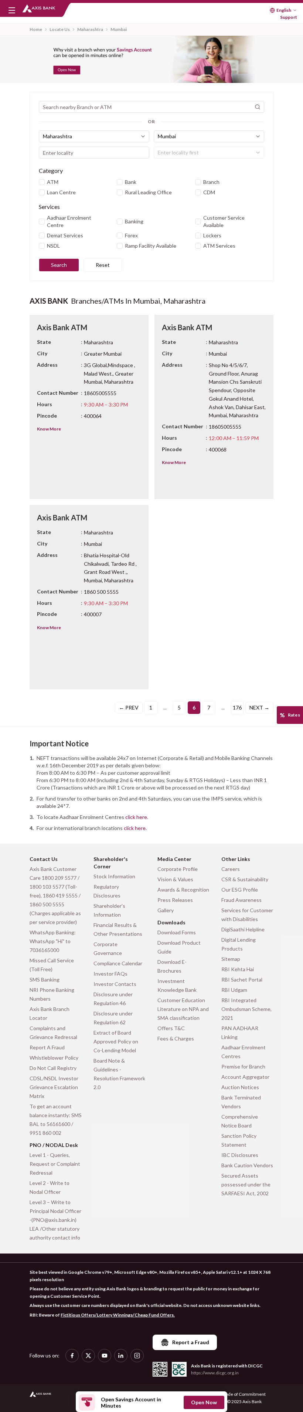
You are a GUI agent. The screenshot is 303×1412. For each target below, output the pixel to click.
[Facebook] (72, 1355)
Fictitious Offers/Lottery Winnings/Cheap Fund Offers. (118, 1315)
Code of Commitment (244, 1394)
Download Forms (176, 932)
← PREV (129, 707)
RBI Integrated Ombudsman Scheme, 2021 (246, 1009)
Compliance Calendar (117, 963)
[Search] (257, 107)
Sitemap (230, 959)
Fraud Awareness (241, 900)
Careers (230, 869)
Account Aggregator (245, 1077)
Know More (49, 429)
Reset (103, 265)
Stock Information (114, 876)
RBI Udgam (234, 990)
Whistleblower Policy (54, 1057)
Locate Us (60, 29)
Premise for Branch (243, 1066)
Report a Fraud (190, 1342)
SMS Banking (44, 979)
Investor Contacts (114, 984)
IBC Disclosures (239, 1155)
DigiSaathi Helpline (243, 929)
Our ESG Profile (239, 889)
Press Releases (175, 900)
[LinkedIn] (120, 1355)
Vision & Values (175, 879)
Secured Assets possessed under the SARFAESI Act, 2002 (245, 1184)
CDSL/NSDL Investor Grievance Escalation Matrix (54, 1087)
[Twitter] (88, 1355)
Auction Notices (240, 1087)
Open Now (204, 1402)
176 (237, 707)
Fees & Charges (175, 1038)
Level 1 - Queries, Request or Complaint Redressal (55, 1164)
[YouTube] (104, 1355)
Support (288, 17)
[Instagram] (137, 1355)
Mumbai (118, 29)
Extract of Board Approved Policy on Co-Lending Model (115, 1041)
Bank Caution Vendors (247, 1165)
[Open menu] (12, 10)
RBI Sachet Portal (241, 979)
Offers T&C (171, 1028)
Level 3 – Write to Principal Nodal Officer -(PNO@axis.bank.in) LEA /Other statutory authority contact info (55, 1220)
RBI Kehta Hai (237, 969)
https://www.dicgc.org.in (215, 1373)
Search (59, 265)
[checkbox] (42, 182)
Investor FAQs (110, 973)
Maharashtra (90, 29)
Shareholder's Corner (110, 862)
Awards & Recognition (183, 889)
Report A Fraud (47, 1047)
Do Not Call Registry (53, 1068)
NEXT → (259, 707)
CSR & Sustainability (244, 879)
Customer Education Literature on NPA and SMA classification (183, 1009)
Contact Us (44, 859)
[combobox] (94, 136)
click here (136, 817)
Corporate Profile (177, 869)
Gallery (165, 910)
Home (36, 29)
